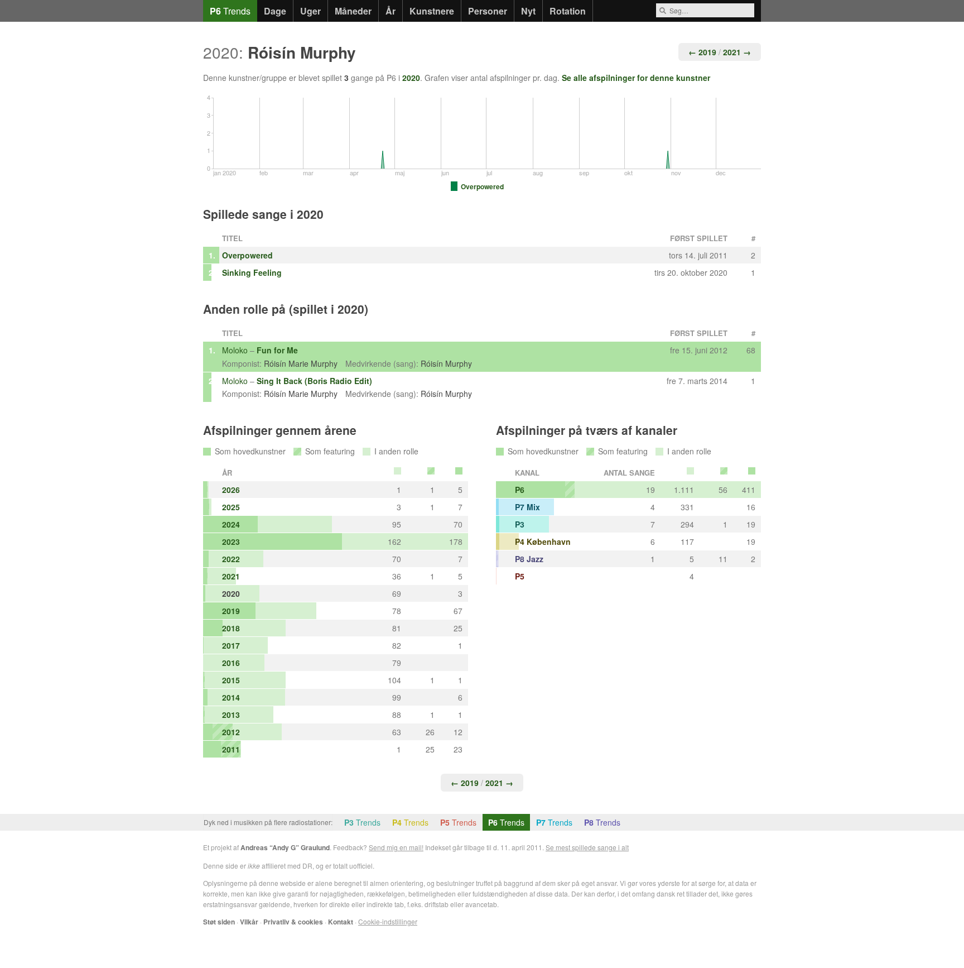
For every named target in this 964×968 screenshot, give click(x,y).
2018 (231, 628)
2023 (231, 541)
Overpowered (247, 255)
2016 (231, 662)
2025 (231, 506)
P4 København (543, 541)
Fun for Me (277, 350)
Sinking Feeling (252, 272)
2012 (231, 731)
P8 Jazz (529, 558)
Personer (487, 10)
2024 (231, 524)
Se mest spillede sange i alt (587, 847)
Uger (310, 10)
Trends (230, 10)
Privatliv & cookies (293, 922)
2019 (231, 610)
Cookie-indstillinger (387, 921)
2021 (231, 576)
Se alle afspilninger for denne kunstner (636, 77)
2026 (231, 489)
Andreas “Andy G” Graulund (285, 847)
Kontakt (340, 922)
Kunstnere (431, 10)
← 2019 (702, 51)
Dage (275, 10)
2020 (411, 77)
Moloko (235, 350)
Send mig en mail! (396, 847)
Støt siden (219, 922)
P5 (519, 576)
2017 (231, 645)
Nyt (528, 10)
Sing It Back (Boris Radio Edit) (314, 380)
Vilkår (249, 922)
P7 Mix (527, 506)
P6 (519, 489)
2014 (231, 697)
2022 (231, 558)
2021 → (737, 51)
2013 (231, 714)
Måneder (353, 10)
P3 (519, 524)
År (390, 10)
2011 (231, 749)
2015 (231, 680)
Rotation (568, 10)
